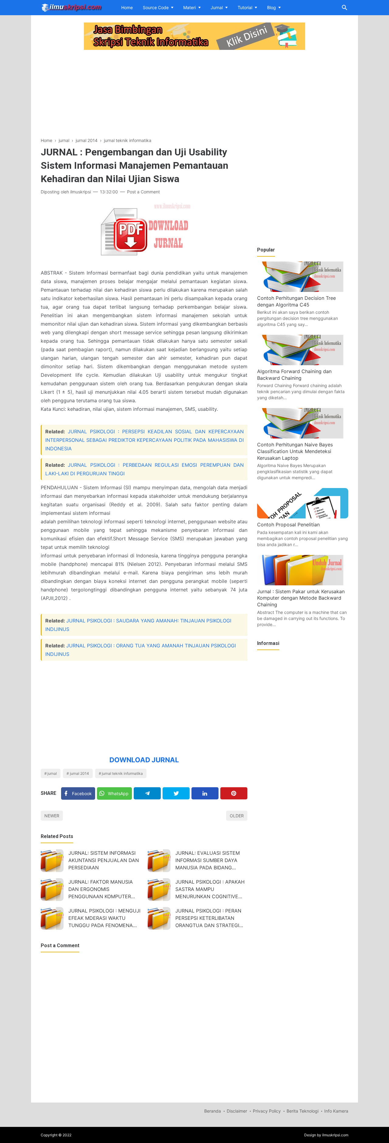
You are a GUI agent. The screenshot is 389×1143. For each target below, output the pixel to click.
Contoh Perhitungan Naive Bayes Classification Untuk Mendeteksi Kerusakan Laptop (295, 451)
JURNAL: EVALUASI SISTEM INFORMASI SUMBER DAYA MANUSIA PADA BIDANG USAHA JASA (207, 861)
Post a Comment (143, 191)
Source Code (156, 7)
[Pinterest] (233, 793)
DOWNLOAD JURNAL (144, 760)
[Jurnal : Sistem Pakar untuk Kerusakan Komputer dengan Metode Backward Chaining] (302, 583)
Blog (271, 7)
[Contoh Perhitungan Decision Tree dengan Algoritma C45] (302, 290)
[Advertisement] (144, 94)
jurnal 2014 (79, 773)
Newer (51, 815)
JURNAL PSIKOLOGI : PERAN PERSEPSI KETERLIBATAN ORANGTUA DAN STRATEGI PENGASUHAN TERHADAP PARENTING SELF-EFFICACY (208, 919)
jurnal (52, 773)
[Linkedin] (205, 793)
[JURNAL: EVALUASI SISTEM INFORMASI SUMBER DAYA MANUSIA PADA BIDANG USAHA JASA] (159, 860)
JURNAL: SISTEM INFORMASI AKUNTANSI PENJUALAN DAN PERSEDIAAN (103, 860)
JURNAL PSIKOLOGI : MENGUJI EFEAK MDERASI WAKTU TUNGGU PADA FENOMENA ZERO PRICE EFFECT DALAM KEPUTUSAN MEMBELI (104, 919)
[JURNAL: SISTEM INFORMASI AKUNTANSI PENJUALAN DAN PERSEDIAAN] (52, 860)
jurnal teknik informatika (122, 773)
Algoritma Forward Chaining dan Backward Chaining (294, 374)
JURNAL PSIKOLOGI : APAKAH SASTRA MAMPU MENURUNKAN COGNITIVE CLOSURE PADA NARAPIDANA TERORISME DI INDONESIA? (210, 890)
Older (237, 815)
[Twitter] (176, 793)
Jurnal (217, 7)
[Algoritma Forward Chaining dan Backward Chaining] (302, 363)
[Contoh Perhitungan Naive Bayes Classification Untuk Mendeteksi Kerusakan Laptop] (302, 437)
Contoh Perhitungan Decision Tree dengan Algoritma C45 (296, 301)
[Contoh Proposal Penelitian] (302, 517)
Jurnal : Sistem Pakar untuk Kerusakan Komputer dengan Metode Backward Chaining (301, 598)
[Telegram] (147, 793)
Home (127, 7)
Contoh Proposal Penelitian (288, 524)
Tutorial (245, 7)
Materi (189, 7)
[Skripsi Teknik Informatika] (71, 7)
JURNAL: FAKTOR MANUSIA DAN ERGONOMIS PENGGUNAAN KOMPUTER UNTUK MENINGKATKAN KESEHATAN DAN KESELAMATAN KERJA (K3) (100, 890)
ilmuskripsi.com (335, 1135)
